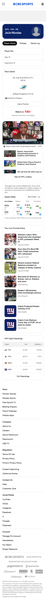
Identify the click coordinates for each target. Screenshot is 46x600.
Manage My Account (11, 536)
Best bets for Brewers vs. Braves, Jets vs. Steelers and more (29, 279)
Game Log (35, 43)
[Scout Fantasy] (16, 576)
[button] (3, 4)
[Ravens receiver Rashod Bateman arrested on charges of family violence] (10, 268)
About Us (6, 426)
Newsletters (7, 540)
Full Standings (23, 376)
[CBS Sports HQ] (34, 556)
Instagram (6, 508)
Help (4, 484)
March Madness (9, 411)
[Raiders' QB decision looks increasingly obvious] (10, 295)
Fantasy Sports (9, 398)
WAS (10, 363)
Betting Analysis (9, 407)
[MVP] (39, 570)
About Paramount (10, 435)
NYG (10, 369)
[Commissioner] (26, 570)
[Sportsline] (32, 566)
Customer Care (9, 488)
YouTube (6, 499)
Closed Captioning (10, 469)
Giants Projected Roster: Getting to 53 (29, 307)
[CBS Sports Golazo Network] (23, 561)
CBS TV (5, 443)
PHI (9, 350)
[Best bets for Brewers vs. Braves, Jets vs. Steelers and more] (10, 281)
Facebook (6, 512)
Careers (5, 430)
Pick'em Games (9, 394)
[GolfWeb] (30, 576)
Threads (6, 521)
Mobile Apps (8, 415)
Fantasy (23, 43)
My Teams (6, 545)
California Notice (10, 473)
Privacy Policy (8, 458)
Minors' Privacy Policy (12, 463)
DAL (10, 356)
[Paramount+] (9, 571)
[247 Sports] (15, 566)
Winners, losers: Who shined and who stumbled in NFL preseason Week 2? (29, 238)
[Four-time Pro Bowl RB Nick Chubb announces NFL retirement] (10, 254)
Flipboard (6, 525)
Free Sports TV (9, 402)
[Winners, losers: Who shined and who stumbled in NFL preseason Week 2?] (10, 239)
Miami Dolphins (20, 94)
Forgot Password (9, 549)
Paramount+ (7, 439)
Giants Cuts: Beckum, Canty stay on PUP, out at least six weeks (29, 322)
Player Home (9, 43)
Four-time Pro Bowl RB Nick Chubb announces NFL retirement (28, 251)
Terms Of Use (8, 454)
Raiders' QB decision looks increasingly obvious (29, 291)
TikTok (5, 504)
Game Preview (23, 104)
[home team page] (23, 87)
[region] (23, 132)
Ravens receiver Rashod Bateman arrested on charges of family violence (29, 265)
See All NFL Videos (23, 177)
